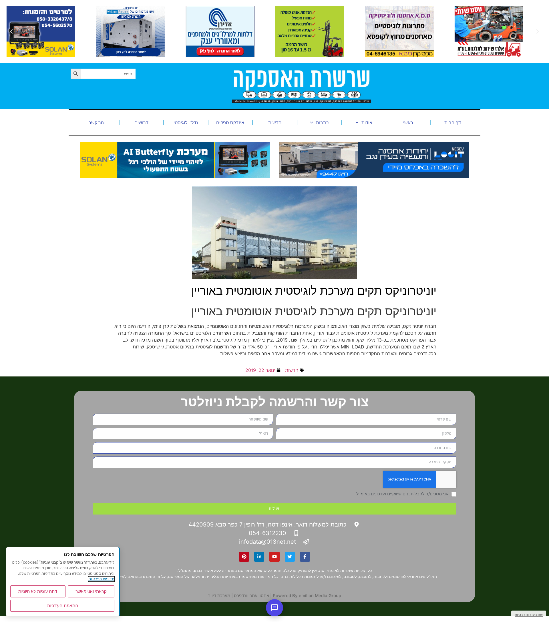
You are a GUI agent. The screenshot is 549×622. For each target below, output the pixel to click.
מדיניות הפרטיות (101, 579)
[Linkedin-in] (259, 557)
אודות (366, 122)
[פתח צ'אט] (274, 607)
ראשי (408, 122)
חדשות (275, 122)
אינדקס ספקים (230, 122)
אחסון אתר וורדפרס (251, 595)
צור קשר (97, 122)
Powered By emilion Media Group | (305, 595)
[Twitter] (290, 557)
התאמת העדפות (62, 605)
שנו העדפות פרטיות (529, 615)
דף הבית (452, 122)
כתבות (322, 122)
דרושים (141, 122)
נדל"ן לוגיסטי (186, 122)
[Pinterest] (244, 557)
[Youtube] (274, 557)
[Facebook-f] (305, 557)
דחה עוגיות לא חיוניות (37, 591)
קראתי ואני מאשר (91, 591)
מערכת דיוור (219, 595)
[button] (537, 31)
